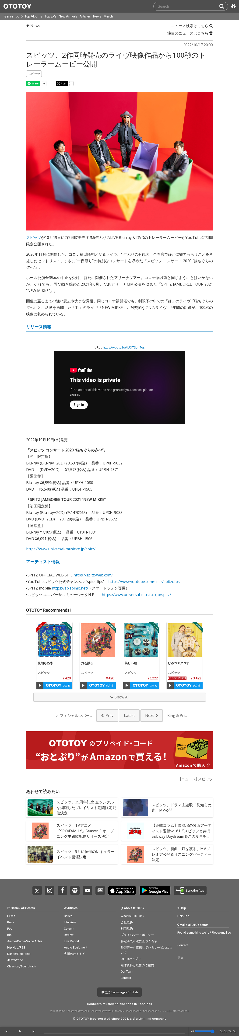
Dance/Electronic (18, 954)
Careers (126, 978)
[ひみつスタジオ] (185, 640)
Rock (10, 922)
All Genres (28, 908)
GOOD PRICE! (177, 678)
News (97, 16)
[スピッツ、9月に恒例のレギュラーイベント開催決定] (40, 854)
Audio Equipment (75, 947)
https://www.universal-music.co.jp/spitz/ (60, 548)
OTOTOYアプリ (131, 959)
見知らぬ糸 (45, 663)
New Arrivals (68, 16)
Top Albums (33, 16)
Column (69, 928)
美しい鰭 (131, 663)
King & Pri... (177, 715)
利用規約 (127, 928)
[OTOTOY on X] (37, 890)
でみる (65, 685)
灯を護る (87, 663)
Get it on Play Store (155, 890)
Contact (182, 945)
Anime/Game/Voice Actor (24, 941)
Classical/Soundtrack (21, 966)
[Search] (223, 6)
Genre (15, 908)
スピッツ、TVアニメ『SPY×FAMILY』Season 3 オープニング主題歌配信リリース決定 (85, 831)
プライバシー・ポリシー (137, 935)
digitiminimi (142, 1018)
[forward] (33, 1031)
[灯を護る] (98, 640)
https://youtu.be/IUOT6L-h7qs (124, 347)
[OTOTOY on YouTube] (87, 890)
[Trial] (39, 685)
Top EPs (50, 16)
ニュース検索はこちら (190, 25)
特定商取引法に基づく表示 (139, 941)
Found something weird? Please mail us (204, 932)
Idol (9, 935)
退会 (180, 957)
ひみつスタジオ (178, 663)
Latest (129, 715)
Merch (108, 16)
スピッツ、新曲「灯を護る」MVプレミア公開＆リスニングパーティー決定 (181, 854)
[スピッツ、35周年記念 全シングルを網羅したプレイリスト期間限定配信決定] (40, 807)
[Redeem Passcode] (232, 6)
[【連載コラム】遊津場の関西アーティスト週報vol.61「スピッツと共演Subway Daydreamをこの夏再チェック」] (135, 831)
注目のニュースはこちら (188, 33)
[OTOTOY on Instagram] (49, 890)
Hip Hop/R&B (16, 947)
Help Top (183, 916)
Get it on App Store (122, 890)
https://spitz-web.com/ (93, 575)
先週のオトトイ (74, 954)
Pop (10, 928)
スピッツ (33, 237)
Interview (70, 922)
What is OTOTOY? (132, 916)
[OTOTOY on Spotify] (75, 890)
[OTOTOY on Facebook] (62, 890)
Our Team (127, 971)
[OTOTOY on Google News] (100, 890)
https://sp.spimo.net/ (70, 588)
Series (68, 916)
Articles (85, 16)
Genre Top (12, 16)
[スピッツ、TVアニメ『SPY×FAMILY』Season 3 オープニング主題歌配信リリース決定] (40, 831)
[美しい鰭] (141, 640)
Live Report (71, 941)
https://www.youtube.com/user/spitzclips (144, 581)
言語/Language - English (121, 992)
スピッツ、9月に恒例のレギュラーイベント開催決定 (85, 854)
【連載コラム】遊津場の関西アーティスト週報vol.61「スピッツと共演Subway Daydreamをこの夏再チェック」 (181, 833)
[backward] (6, 1031)
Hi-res (11, 916)
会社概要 (127, 922)
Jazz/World (15, 960)
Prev (109, 715)
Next (149, 715)
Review (69, 935)
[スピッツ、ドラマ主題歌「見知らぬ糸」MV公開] (135, 807)
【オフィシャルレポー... (72, 715)
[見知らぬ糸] (54, 640)
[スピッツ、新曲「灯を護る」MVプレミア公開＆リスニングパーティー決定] (135, 854)
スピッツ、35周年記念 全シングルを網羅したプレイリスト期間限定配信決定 (86, 807)
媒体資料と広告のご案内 (137, 965)
